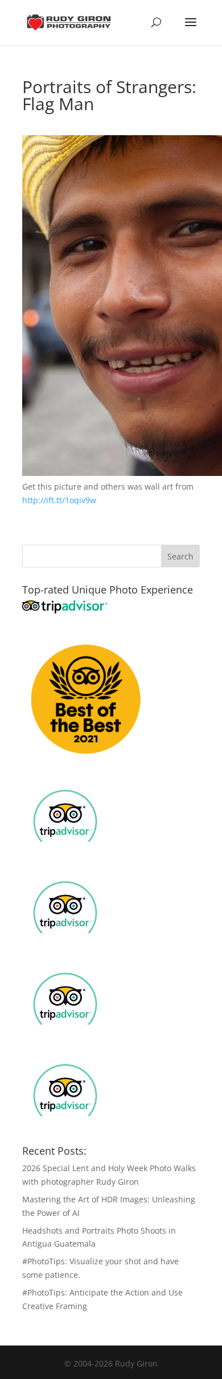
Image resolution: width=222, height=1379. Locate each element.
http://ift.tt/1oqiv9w (59, 500)
